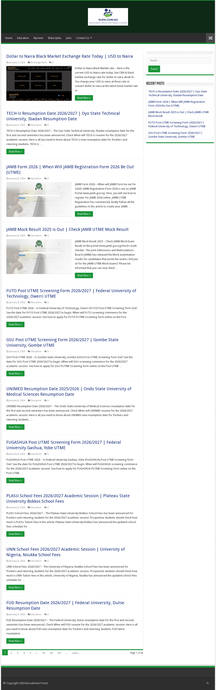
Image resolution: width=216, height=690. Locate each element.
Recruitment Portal (37, 683)
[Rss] (207, 683)
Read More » (83, 97)
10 (43, 652)
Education (23, 38)
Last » (75, 652)
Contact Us (82, 38)
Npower (38, 38)
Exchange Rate (38, 62)
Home (8, 38)
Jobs (69, 38)
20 (51, 652)
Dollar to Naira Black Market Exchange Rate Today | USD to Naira (69, 56)
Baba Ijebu (54, 38)
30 (59, 652)
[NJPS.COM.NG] (108, 16)
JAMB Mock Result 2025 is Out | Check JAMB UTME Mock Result (67, 229)
